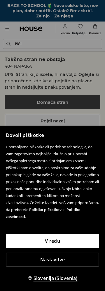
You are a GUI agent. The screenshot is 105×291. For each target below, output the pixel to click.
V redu (52, 241)
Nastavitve (52, 259)
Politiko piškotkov (45, 209)
